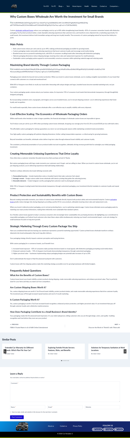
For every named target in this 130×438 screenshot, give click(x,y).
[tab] (61, 360)
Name (13, 407)
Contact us (103, 6)
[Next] (125, 351)
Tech (68, 6)
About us (51, 426)
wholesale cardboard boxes (24, 30)
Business (94, 6)
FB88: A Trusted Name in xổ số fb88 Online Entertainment (29, 326)
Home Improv (77, 6)
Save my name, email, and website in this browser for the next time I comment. (34, 412)
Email (50, 407)
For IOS (46, 6)
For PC (53, 6)
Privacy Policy (77, 426)
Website (88, 407)
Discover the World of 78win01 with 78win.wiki (104, 326)
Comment (14, 383)
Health (86, 6)
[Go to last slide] (5, 351)
